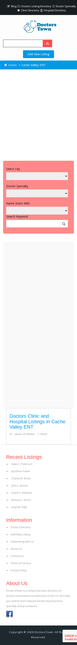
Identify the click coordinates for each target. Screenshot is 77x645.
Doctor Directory (21, 527)
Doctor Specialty (65, 6)
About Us (16, 549)
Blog (13, 6)
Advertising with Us (22, 541)
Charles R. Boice (21, 478)
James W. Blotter (25, 434)
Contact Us (17, 556)
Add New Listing (38, 54)
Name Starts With (18, 203)
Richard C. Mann (21, 500)
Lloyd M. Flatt (19, 507)
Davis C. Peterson (21, 464)
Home (12, 65)
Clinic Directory (29, 10)
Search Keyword (17, 216)
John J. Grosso (19, 485)
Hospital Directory (54, 10)
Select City (13, 169)
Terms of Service (21, 563)
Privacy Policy (19, 570)
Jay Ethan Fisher (20, 471)
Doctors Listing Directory (36, 6)
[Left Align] (47, 43)
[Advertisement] (38, 114)
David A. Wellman (21, 493)
